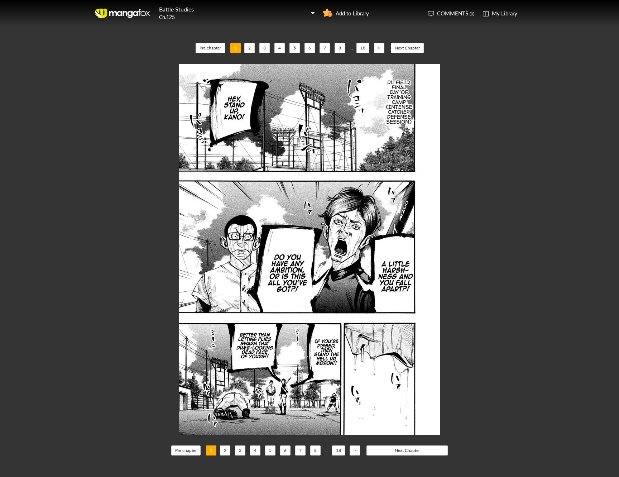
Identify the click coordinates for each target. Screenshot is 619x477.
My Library (504, 13)
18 (362, 48)
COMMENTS (455, 13)
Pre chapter (210, 48)
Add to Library (352, 13)
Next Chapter (407, 48)
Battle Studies (176, 9)
